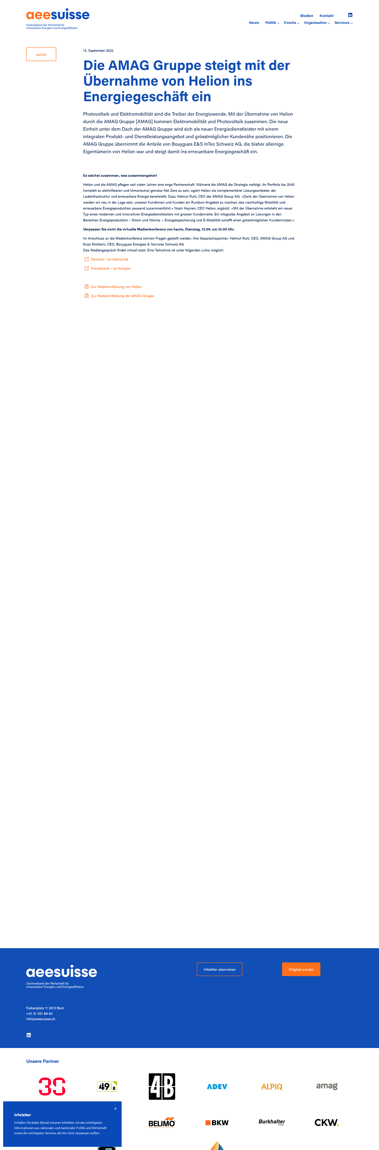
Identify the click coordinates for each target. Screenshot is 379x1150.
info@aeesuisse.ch (40, 1018)
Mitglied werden (301, 969)
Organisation (315, 22)
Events (290, 22)
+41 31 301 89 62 (39, 1013)
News (254, 22)
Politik (270, 22)
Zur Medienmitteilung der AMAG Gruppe (122, 295)
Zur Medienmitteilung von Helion (116, 286)
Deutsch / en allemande (109, 259)
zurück (41, 54)
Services (342, 22)
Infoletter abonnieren (220, 969)
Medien (306, 15)
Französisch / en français (110, 268)
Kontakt (327, 15)
